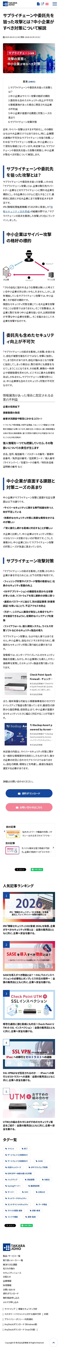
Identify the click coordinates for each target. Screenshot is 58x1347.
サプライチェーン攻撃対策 (23, 122)
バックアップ (12, 1179)
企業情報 (7, 1280)
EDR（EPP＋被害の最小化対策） (20, 1173)
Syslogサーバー (14, 1185)
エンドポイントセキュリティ (18, 1204)
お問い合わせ (47, 4)
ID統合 (47, 1179)
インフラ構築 (13, 1216)
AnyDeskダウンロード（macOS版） (20, 1329)
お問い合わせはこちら (31, 807)
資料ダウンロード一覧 (38, 4)
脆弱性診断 (35, 1185)
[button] (54, 4)
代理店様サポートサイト (42, 4)
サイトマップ (9, 1308)
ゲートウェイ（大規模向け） (18, 1161)
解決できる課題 (10, 1264)
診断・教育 (36, 1210)
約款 (46, 1313)
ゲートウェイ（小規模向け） (18, 1155)
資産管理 (30, 1179)
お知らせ (41, 1192)
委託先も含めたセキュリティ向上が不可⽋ (31, 100)
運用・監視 (32, 1216)
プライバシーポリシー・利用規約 (18, 1319)
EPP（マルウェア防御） (39, 1167)
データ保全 (42, 1204)
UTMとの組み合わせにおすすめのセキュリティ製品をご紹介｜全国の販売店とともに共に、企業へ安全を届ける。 (29, 1125)
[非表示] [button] (31, 81)
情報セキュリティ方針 (27, 1308)
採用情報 (7, 1285)
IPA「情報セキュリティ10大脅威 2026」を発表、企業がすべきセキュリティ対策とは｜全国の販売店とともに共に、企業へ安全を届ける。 (29, 929)
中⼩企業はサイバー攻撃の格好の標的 (30, 96)
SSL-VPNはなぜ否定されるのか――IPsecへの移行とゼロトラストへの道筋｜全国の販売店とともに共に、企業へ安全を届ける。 (29, 1076)
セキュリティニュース (12, 1272)
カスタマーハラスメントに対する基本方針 (22, 1313)
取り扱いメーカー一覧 (13, 1260)
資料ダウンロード (31, 793)
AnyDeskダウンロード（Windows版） (21, 1324)
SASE (40, 1161)
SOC (26, 1192)
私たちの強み (9, 1268)
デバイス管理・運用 (15, 1210)
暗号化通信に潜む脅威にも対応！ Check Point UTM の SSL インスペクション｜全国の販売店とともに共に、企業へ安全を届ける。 (29, 1027)
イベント (11, 1148)
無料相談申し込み (11, 1297)
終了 (26, 1148)
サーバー (11, 1192)
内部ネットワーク (14, 1167)
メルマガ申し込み (10, 1302)
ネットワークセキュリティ (17, 1198)
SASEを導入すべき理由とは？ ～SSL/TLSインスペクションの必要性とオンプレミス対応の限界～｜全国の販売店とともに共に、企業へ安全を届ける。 (29, 978)
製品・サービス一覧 (11, 1255)
